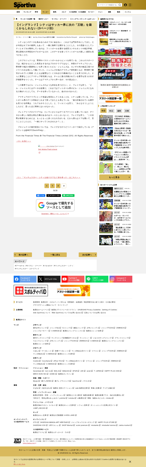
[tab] (36, 12)
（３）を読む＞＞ (23, 141)
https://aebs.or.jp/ (29, 443)
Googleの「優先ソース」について (54, 214)
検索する (119, 5)
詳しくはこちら (19, 464)
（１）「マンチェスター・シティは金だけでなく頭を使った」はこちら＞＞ (48, 177)
